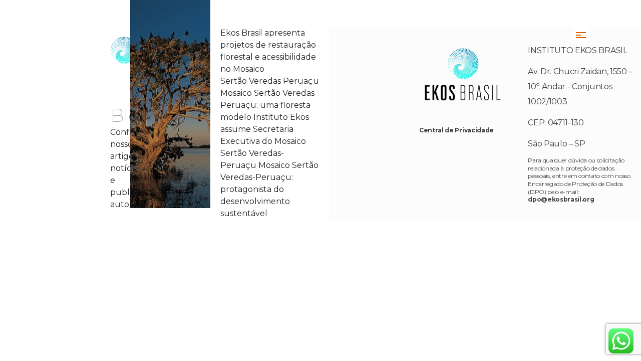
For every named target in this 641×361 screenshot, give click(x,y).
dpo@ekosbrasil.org (561, 199)
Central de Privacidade (456, 130)
